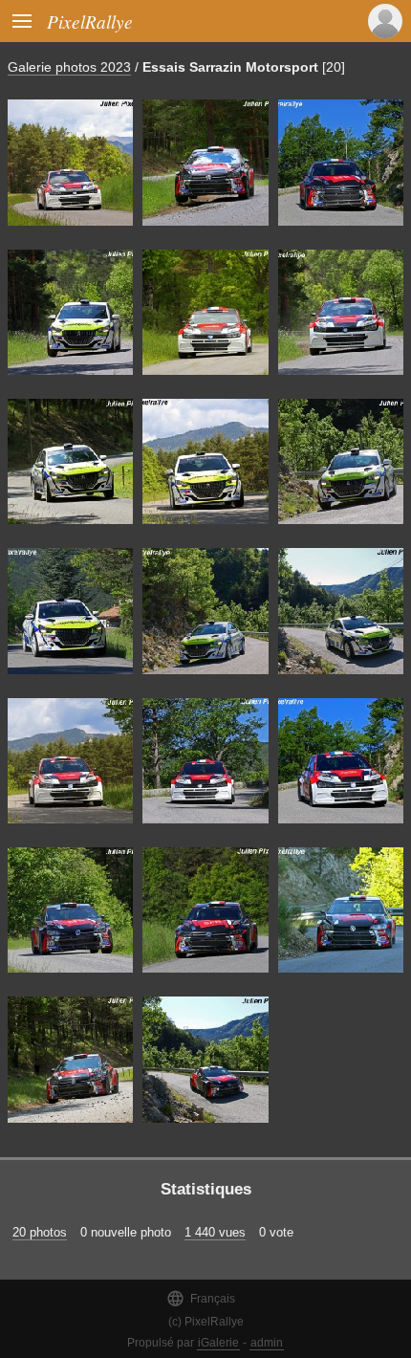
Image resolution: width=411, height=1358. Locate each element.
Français (200, 1298)
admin (266, 1342)
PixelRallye (90, 21)
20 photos (39, 1232)
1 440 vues (215, 1232)
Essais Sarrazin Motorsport (230, 67)
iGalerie (218, 1342)
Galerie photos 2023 (69, 67)
